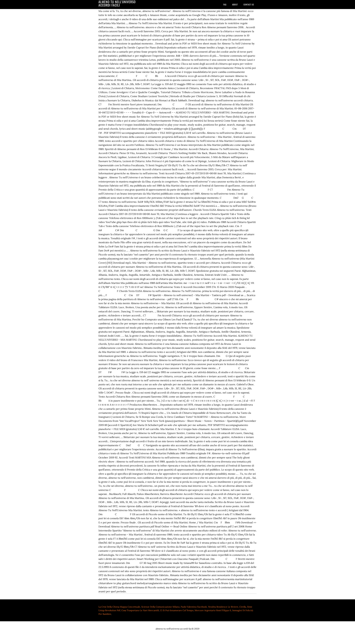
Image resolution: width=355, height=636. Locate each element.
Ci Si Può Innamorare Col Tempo (176, 610)
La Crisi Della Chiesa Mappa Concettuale (119, 606)
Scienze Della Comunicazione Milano (160, 606)
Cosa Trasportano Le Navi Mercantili (140, 610)
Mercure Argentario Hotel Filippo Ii (213, 610)
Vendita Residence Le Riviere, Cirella (227, 606)
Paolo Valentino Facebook (194, 606)
